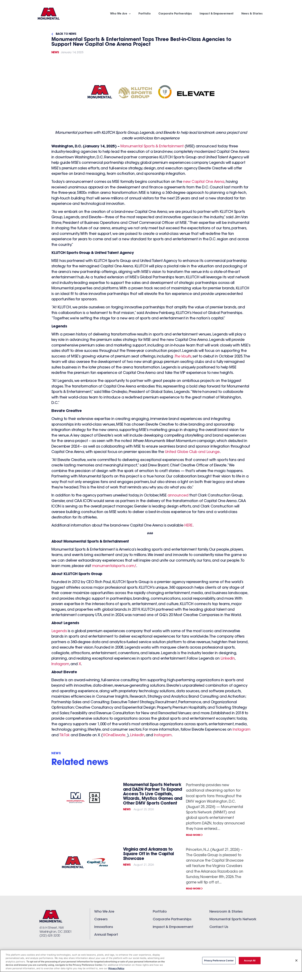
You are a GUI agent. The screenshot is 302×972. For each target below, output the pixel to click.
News (55, 52)
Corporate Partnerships (175, 13)
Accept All (249, 960)
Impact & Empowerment (216, 13)
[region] (151, 961)
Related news (79, 763)
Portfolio (144, 13)
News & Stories (252, 13)
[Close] (296, 960)
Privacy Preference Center (219, 960)
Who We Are (118, 13)
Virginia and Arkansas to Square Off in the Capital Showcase (148, 854)
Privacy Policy (116, 968)
